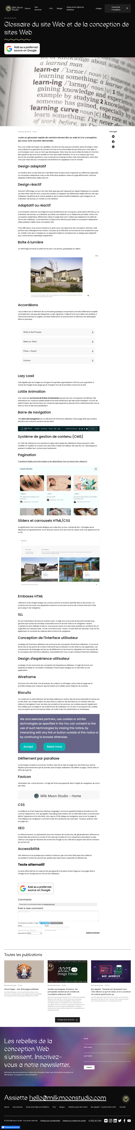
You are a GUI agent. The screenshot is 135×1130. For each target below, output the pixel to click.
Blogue (59, 8)
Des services (38, 8)
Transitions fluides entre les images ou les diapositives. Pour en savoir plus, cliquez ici (52, 461)
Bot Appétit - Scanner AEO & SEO (103, 1107)
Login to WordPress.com (56, 923)
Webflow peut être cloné (77, 1107)
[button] (99, 8)
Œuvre (27, 8)
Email (47, 926)
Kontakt (123, 1107)
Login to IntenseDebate (44, 923)
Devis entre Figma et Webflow (75, 8)
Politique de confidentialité (50, 1121)
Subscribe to (22, 933)
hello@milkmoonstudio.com (67, 1098)
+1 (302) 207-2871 (94, 1121)
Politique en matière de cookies (74, 1121)
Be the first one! (49, 904)
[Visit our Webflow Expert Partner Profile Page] (10, 1127)
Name (20, 926)
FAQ (51, 8)
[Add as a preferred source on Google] (22, 47)
